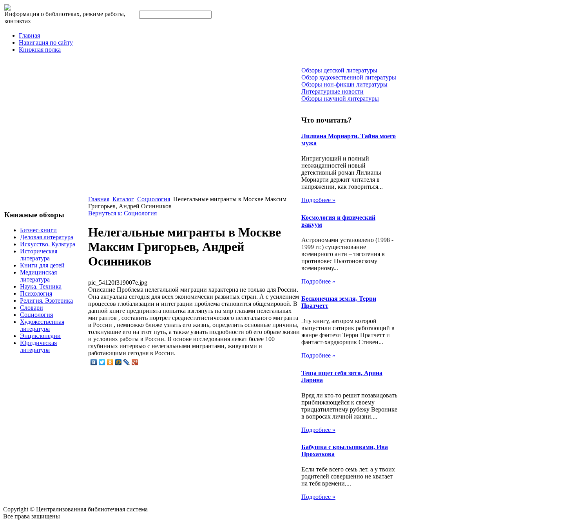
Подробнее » (318, 200)
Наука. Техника (41, 286)
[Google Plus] (135, 362)
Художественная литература (42, 325)
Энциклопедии (40, 335)
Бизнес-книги (38, 230)
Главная (29, 35)
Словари (31, 307)
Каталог (123, 199)
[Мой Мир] (118, 362)
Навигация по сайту (46, 42)
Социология (36, 314)
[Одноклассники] (110, 362)
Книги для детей (42, 265)
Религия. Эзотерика (46, 300)
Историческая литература (38, 255)
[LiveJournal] (127, 362)
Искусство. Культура (47, 244)
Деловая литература (46, 237)
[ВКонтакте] (94, 362)
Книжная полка (40, 49)
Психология (36, 293)
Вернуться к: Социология (122, 213)
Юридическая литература (38, 346)
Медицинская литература (38, 276)
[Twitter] (102, 362)
